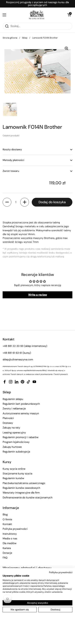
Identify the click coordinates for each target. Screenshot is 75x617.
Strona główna (10, 37)
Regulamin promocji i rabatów (20, 437)
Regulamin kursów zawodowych (21, 488)
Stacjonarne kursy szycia (17, 473)
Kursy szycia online (14, 469)
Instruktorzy (10, 534)
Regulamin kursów (13, 478)
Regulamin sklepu (13, 399)
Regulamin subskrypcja (16, 451)
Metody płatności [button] (13, 160)
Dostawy (8, 423)
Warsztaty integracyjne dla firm (21, 492)
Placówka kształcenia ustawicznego (24, 483)
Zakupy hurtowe (12, 447)
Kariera (7, 548)
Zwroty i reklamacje (14, 408)
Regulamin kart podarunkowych (21, 404)
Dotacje (7, 553)
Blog (5, 514)
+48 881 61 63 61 (12, 353)
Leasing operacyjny (14, 432)
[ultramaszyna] (36, 13)
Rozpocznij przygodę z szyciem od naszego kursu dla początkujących (37, 4)
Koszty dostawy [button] (12, 149)
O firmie (7, 519)
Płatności (8, 418)
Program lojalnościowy (16, 442)
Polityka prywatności (15, 529)
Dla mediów (9, 543)
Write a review (37, 295)
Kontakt (7, 524)
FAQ (5, 557)
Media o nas (10, 538)
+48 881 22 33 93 (13, 346)
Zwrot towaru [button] (11, 171)
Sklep (24, 37)
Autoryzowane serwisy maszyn (21, 413)
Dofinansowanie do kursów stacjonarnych (27, 497)
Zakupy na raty (11, 427)
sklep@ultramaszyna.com (18, 359)
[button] (68, 14)
